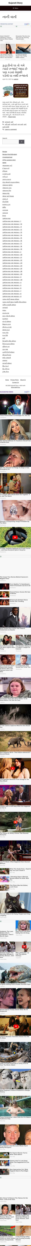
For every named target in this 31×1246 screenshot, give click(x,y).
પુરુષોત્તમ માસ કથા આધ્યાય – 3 (11, 277)
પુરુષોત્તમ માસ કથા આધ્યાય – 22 (12, 260)
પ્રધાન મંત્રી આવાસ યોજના (10, 299)
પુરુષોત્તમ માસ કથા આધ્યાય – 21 (12, 257)
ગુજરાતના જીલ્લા (7, 185)
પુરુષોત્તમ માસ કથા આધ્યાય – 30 (12, 280)
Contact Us (15, 382)
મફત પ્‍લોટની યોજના (8, 316)
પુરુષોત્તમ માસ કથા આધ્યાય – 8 (11, 294)
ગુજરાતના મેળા (6, 190)
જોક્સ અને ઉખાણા (8, 196)
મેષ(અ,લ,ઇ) (6, 330)
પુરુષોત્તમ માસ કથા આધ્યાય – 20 (12, 255)
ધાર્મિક (4, 207)
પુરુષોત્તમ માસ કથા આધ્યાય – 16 (12, 241)
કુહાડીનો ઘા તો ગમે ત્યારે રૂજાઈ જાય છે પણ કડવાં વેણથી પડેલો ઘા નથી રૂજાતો (15, 70)
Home (7, 380)
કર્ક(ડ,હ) (5, 177)
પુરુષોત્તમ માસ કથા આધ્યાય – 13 (12, 232)
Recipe (4, 151)
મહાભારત (5, 319)
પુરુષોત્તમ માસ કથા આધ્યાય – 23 (12, 263)
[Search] (21, 142)
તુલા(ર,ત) (5, 199)
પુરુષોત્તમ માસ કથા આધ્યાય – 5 (11, 285)
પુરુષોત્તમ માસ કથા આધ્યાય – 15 (12, 238)
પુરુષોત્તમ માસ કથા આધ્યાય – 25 (12, 268)
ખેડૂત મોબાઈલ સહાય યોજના (10, 182)
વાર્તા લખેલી (5, 127)
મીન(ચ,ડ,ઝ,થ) (6, 327)
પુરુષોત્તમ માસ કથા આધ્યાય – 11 (12, 227)
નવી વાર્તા (7, 124)
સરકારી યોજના (6, 363)
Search (4, 138)
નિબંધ (4, 216)
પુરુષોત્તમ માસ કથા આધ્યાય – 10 (12, 224)
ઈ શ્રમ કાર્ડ (5, 168)
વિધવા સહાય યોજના (8, 344)
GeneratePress (15, 387)
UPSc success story (9, 160)
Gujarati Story (15, 3)
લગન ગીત (5, 332)
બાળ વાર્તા (20, 124)
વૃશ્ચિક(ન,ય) (6, 346)
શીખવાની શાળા (6, 355)
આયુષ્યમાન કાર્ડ (7, 165)
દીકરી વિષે (5, 202)
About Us (23, 380)
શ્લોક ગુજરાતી (6, 358)
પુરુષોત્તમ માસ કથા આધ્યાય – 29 (12, 274)
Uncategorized (7, 157)
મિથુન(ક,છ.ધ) (6, 324)
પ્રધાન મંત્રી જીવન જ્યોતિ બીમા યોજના (14, 302)
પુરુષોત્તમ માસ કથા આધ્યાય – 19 (12, 249)
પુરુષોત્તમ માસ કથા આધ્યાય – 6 (11, 288)
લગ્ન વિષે (5, 335)
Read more (12, 117)
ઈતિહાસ (4, 171)
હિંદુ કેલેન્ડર (5, 369)
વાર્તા (25, 124)
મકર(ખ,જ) (5, 313)
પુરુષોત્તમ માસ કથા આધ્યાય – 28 (12, 271)
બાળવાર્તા (7, 122)
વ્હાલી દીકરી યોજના (8, 352)
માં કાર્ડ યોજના (6, 321)
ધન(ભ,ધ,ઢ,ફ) (6, 204)
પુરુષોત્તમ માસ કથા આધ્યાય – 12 (12, 229)
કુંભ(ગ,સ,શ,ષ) (6, 179)
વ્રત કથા (5, 349)
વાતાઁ (12, 122)
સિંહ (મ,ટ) (5, 366)
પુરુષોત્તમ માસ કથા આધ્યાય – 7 (11, 291)
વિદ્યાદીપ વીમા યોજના (9, 341)
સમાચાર (4, 360)
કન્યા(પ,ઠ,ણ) (6, 174)
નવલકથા (5, 210)
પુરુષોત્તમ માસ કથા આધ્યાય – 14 (12, 235)
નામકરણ (5, 213)
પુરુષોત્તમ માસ (6, 218)
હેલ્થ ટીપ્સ (5, 371)
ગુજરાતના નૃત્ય (6, 188)
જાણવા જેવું (5, 193)
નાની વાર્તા (14, 124)
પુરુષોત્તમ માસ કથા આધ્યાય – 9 (11, 296)
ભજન (4, 310)
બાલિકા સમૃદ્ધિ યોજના (9, 305)
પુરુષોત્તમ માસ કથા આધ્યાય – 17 (12, 243)
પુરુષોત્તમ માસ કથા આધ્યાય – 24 (12, 266)
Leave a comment (11, 129)
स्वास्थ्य (4, 163)
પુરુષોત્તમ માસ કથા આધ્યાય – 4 (11, 282)
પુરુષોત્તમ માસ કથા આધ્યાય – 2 (11, 252)
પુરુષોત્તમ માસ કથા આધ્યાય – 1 (11, 221)
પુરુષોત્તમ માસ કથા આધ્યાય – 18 (12, 246)
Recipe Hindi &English (9, 154)
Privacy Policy (14, 380)
